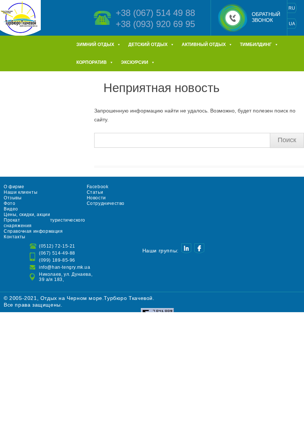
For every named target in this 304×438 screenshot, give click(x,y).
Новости (96, 197)
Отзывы (13, 197)
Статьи (95, 192)
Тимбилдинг (256, 44)
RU (291, 8)
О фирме (14, 186)
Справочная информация (33, 231)
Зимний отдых (95, 44)
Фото (9, 203)
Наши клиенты (20, 192)
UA (292, 23)
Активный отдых (204, 44)
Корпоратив (91, 62)
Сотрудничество (106, 203)
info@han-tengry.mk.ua (64, 267)
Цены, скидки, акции (27, 214)
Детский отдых (148, 44)
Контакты (15, 236)
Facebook (98, 186)
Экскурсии (134, 62)
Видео (11, 209)
